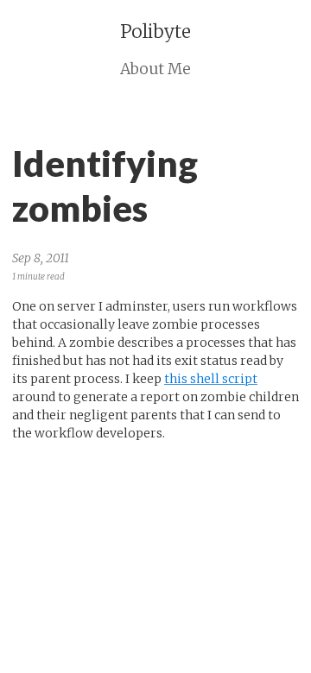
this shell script (210, 379)
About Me (155, 69)
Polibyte (155, 31)
